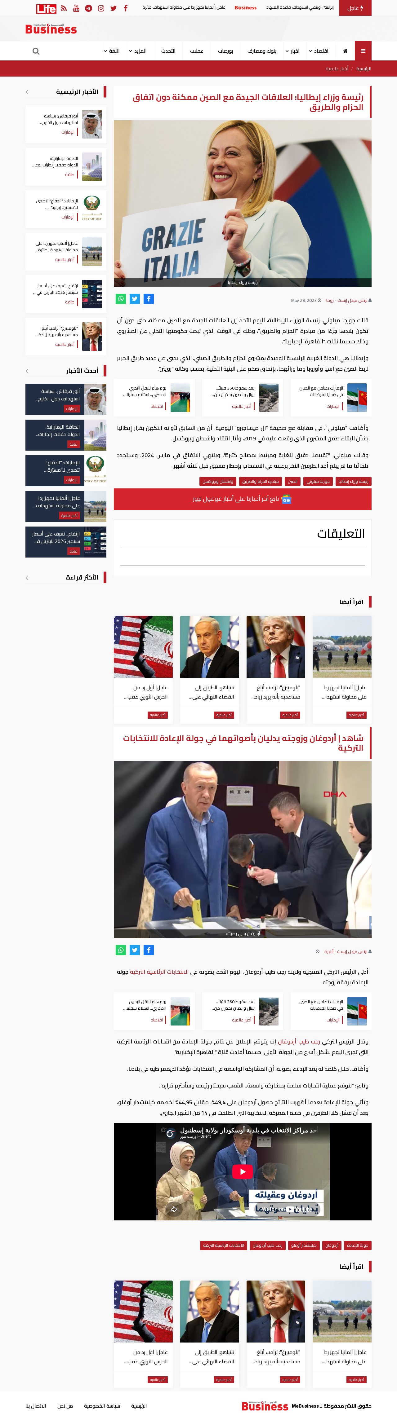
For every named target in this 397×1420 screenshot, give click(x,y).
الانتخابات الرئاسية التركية (159, 972)
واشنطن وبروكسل (218, 481)
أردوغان (331, 1245)
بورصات (225, 50)
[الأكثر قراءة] (26, 577)
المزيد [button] (140, 50)
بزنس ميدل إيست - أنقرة (346, 951)
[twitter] (134, 298)
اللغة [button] (114, 50)
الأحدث (168, 50)
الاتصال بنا (35, 1405)
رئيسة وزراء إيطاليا (353, 481)
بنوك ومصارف (262, 50)
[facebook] (148, 298)
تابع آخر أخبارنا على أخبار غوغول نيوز (236, 498)
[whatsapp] (120, 298)
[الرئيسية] (345, 51)
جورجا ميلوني (318, 481)
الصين (292, 481)
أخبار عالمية (337, 68)
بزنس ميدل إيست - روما (347, 300)
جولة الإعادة (357, 1245)
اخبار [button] (295, 50)
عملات (196, 50)
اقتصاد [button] (321, 50)
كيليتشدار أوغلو (304, 1245)
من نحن (65, 1405)
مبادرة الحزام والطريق (260, 481)
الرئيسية (364, 68)
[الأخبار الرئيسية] (26, 92)
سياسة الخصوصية (102, 1405)
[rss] (63, 7)
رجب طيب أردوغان (299, 1041)
